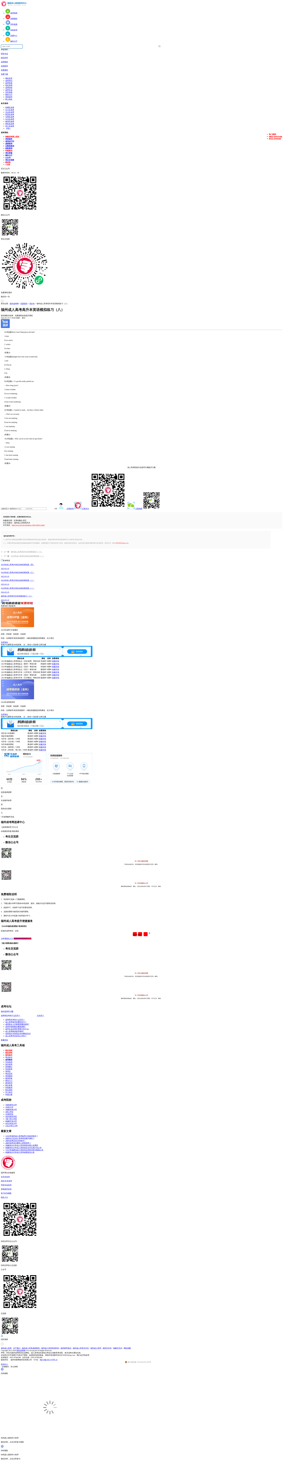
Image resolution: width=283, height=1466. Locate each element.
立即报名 (4, 642)
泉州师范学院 (11, 1116)
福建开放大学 (11, 1121)
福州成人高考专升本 (81, 1348)
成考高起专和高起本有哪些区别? (18, 1034)
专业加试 (8, 1062)
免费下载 (4, 74)
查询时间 (8, 1083)
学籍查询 (8, 150)
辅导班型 (4, 58)
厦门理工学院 (11, 1119)
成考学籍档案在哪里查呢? (15, 1027)
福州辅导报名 (66, 1348)
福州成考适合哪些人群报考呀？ (18, 1143)
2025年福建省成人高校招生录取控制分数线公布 (24, 1150)
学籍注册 (8, 1095)
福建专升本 (117, 1348)
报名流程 (8, 1050)
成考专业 (8, 90)
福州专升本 (107, 1348)
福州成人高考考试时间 (50, 1348)
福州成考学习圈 (7, 1011)
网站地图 (127, 1348)
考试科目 (8, 1057)
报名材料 (8, 1053)
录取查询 (8, 148)
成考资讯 (8, 81)
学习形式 (8, 1092)
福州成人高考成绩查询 (31, 1348)
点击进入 (40, 1015)
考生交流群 (9, 160)
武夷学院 (9, 1114)
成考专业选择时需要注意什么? (17, 1029)
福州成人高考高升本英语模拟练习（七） (27, 552)
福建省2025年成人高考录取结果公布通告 (21, 1145)
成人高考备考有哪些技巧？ (16, 1022)
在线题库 (4, 66)
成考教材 (4, 62)
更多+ (8, 128)
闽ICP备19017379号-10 (48, 1360)
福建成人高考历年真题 (275, 136)
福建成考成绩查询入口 (22, 938)
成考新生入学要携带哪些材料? (17, 1024)
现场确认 (8, 1067)
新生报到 (8, 1090)
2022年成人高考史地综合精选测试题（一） (28, 556)
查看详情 (55, 661)
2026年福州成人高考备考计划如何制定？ (21, 1136)
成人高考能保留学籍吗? (14, 1031)
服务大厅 (8, 95)
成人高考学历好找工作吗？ (16, 1036)
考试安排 (8, 1074)
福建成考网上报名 (12, 137)
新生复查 (8, 1085)
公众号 (8, 157)
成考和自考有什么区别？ (10, 1015)
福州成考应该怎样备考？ (15, 1141)
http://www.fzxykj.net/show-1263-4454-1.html (28, 525)
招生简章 (8, 85)
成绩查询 (8, 144)
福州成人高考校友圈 (275, 139)
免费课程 (4, 70)
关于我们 (16, 1348)
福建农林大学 (11, 1109)
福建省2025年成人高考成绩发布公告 (19, 1152)
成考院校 (8, 88)
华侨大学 (9, 1107)
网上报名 (8, 99)
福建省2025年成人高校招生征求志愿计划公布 (23, 1148)
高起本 (32, 304)
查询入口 (8, 1081)
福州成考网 (14, 304)
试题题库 (24, 304)
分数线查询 (9, 146)
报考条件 (8, 1055)
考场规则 (8, 1076)
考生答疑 (8, 153)
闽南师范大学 (11, 1105)
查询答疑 (8, 1078)
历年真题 (8, 92)
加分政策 (8, 1064)
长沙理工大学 (11, 1126)
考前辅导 (8, 97)
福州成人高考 (6, 1348)
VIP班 (7, 164)
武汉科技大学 (11, 1123)
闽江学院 (9, 1112)
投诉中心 (4, 1364)
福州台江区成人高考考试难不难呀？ (19, 1138)
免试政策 (8, 1069)
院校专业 (4, 54)
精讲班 (8, 162)
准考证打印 (9, 141)
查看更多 (4, 1040)
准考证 (8, 1071)
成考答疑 (8, 83)
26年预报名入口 (7, 938)
